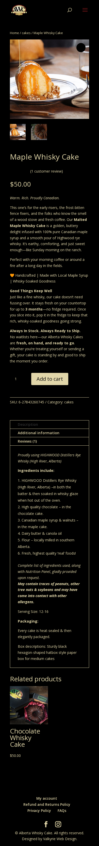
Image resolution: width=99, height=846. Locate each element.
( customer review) (46, 171)
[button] (81, 47)
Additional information (38, 432)
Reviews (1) (27, 441)
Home (14, 33)
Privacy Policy (39, 810)
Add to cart (50, 378)
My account (46, 798)
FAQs (62, 810)
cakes (26, 33)
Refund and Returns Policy (46, 804)
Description (28, 424)
